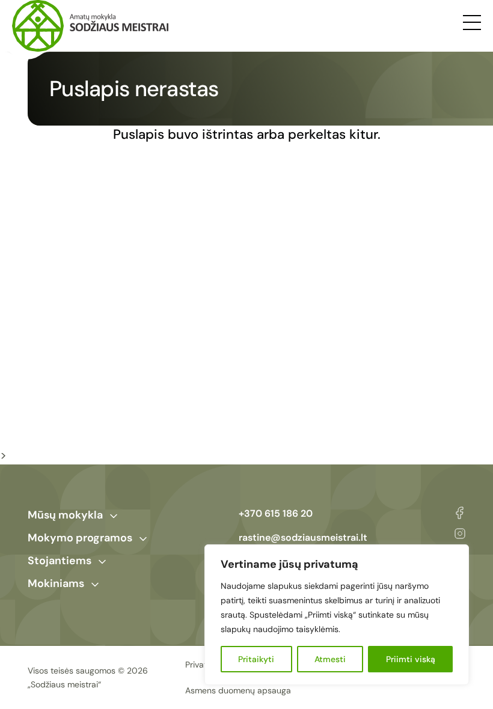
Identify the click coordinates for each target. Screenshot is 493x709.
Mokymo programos (80, 538)
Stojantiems (59, 560)
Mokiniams (56, 583)
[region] (336, 614)
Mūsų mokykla (65, 515)
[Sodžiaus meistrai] (90, 26)
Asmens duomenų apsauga (238, 690)
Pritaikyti (256, 659)
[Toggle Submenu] (114, 516)
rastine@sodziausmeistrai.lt (303, 537)
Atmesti (330, 659)
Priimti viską (410, 659)
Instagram (460, 533)
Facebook (460, 513)
